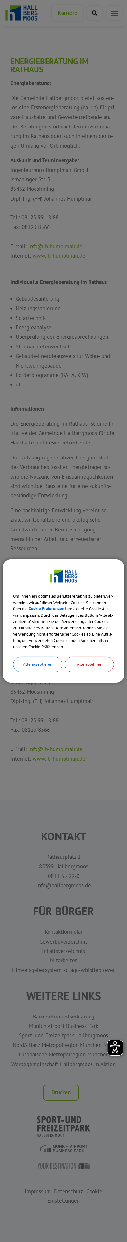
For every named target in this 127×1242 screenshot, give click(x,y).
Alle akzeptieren (37, 664)
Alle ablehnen (89, 664)
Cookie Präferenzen (46, 609)
